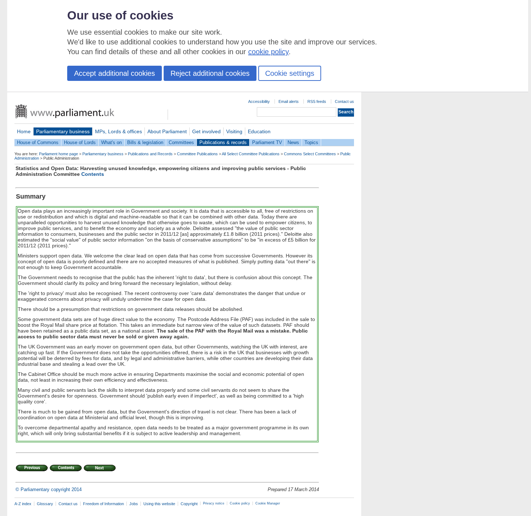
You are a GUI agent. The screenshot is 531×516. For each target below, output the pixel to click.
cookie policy (268, 52)
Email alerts (289, 101)
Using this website (159, 504)
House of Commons (38, 142)
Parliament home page (58, 154)
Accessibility (259, 101)
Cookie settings (289, 73)
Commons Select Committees (310, 154)
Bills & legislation (145, 142)
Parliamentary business (63, 131)
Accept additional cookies (114, 73)
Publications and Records (150, 154)
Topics (311, 142)
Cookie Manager (267, 503)
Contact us (344, 101)
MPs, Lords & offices (118, 131)
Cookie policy (240, 503)
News (293, 142)
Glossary (45, 504)
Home (24, 131)
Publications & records (223, 142)
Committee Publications (197, 154)
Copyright (189, 504)
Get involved (206, 131)
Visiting (234, 131)
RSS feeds (316, 101)
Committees (181, 142)
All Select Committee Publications (251, 154)
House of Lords (80, 142)
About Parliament (167, 131)
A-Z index (22, 504)
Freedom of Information (103, 504)
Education (259, 131)
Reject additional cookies (210, 73)
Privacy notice (213, 503)
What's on (111, 142)
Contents (92, 174)
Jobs (133, 504)
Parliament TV (267, 142)
